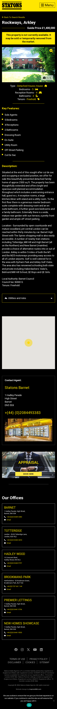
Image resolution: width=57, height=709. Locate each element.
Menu (49, 5)
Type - (13, 85)
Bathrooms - (26, 96)
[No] (53, 700)
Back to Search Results (14, 17)
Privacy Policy (38, 659)
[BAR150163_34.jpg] (28, 64)
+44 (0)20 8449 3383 (14, 517)
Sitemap (44, 662)
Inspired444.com (35, 689)
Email (9, 520)
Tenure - (22, 99)
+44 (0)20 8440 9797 (14, 563)
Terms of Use (17, 659)
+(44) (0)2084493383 (23, 413)
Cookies (30, 662)
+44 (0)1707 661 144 (14, 586)
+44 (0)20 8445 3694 (14, 540)
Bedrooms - (25, 89)
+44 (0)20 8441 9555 (14, 632)
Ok (29, 705)
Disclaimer (14, 662)
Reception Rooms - (25, 92)
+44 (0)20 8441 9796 (14, 609)
